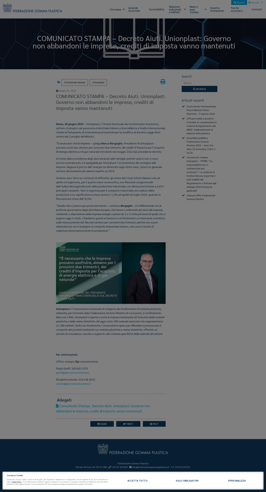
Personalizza (237, 480)
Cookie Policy (17, 482)
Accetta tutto (137, 480)
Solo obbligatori (187, 480)
